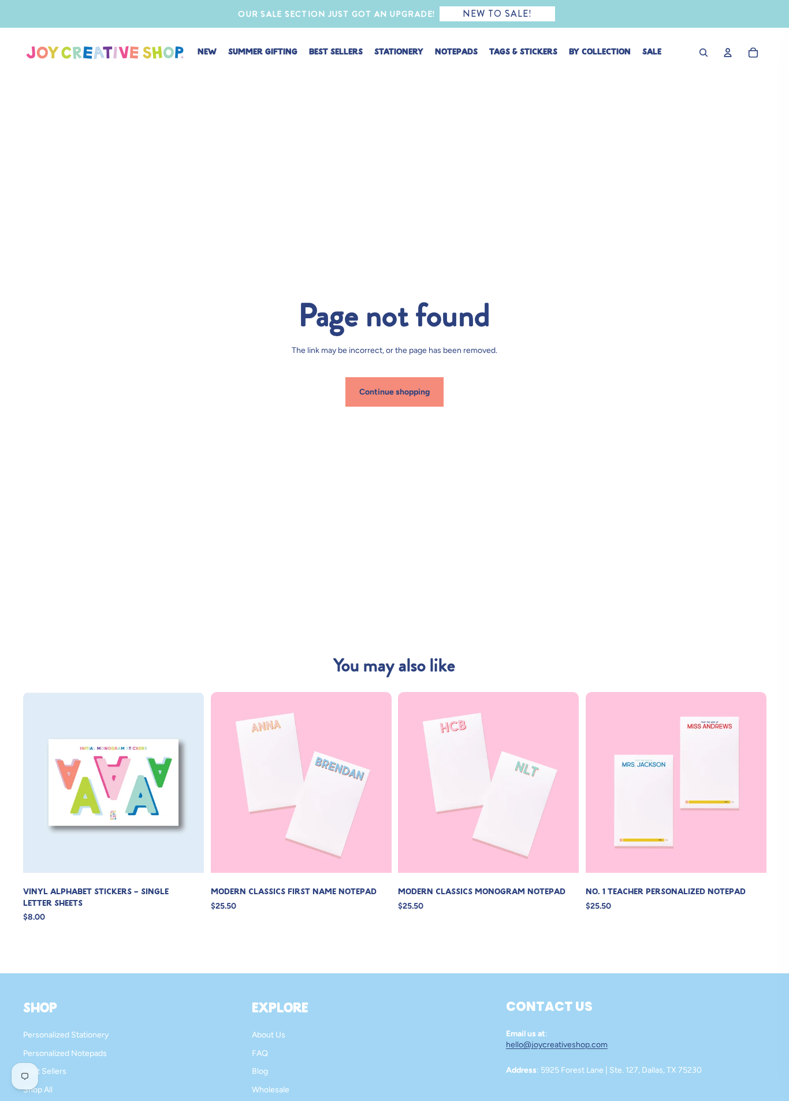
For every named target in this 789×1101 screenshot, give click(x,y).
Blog (260, 1071)
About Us (268, 1035)
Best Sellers (44, 1071)
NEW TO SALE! (497, 13)
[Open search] (703, 52)
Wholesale (270, 1090)
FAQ (260, 1053)
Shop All (38, 1090)
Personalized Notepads (65, 1053)
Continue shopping (394, 392)
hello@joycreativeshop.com (557, 1045)
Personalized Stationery (66, 1035)
